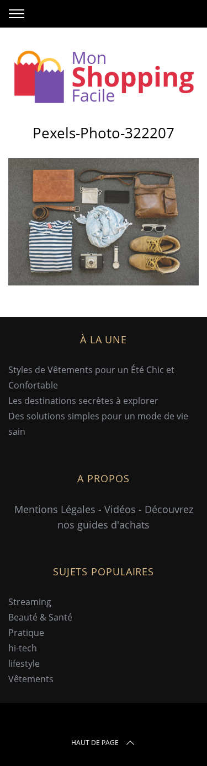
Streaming (29, 602)
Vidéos (120, 509)
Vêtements (31, 679)
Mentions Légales (54, 509)
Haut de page (95, 742)
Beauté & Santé (40, 617)
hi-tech (22, 648)
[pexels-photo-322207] (103, 281)
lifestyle (24, 663)
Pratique (26, 633)
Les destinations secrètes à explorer (83, 401)
